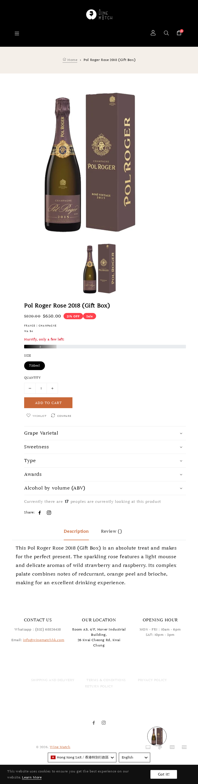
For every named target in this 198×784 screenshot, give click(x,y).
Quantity (32, 378)
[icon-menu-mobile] (17, 33)
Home (71, 60)
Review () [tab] (111, 531)
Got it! (164, 774)
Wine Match (60, 747)
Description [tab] (76, 531)
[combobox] (82, 757)
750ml (34, 366)
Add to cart (48, 403)
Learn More (32, 777)
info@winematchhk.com (43, 640)
